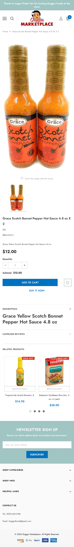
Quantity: (8, 259)
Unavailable (20, 388)
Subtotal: (7, 273)
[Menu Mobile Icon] (5, 19)
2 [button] (35, 411)
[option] (37, 107)
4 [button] (44, 411)
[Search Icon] (12, 18)
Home (5, 31)
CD (4, 229)
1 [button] (30, 411)
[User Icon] (61, 18)
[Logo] (37, 17)
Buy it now (37, 290)
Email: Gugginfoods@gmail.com (17, 521)
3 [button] (39, 411)
